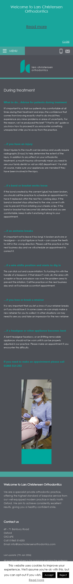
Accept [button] (49, 574)
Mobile (61, 51)
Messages (67, 51)
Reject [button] (63, 574)
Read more (36, 26)
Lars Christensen (36, 66)
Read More (36, 580)
